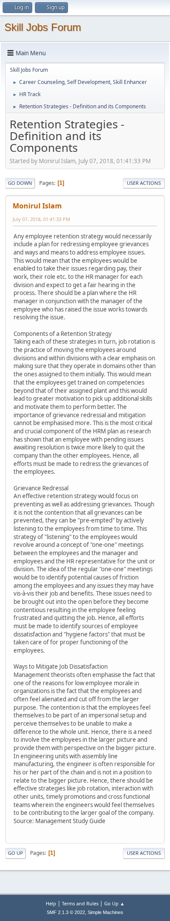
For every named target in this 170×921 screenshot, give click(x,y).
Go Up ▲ (114, 903)
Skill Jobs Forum (42, 27)
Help (51, 903)
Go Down (20, 183)
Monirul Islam (37, 206)
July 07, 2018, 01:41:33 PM (41, 219)
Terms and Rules (80, 903)
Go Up (15, 853)
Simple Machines (105, 912)
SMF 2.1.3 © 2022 (66, 912)
